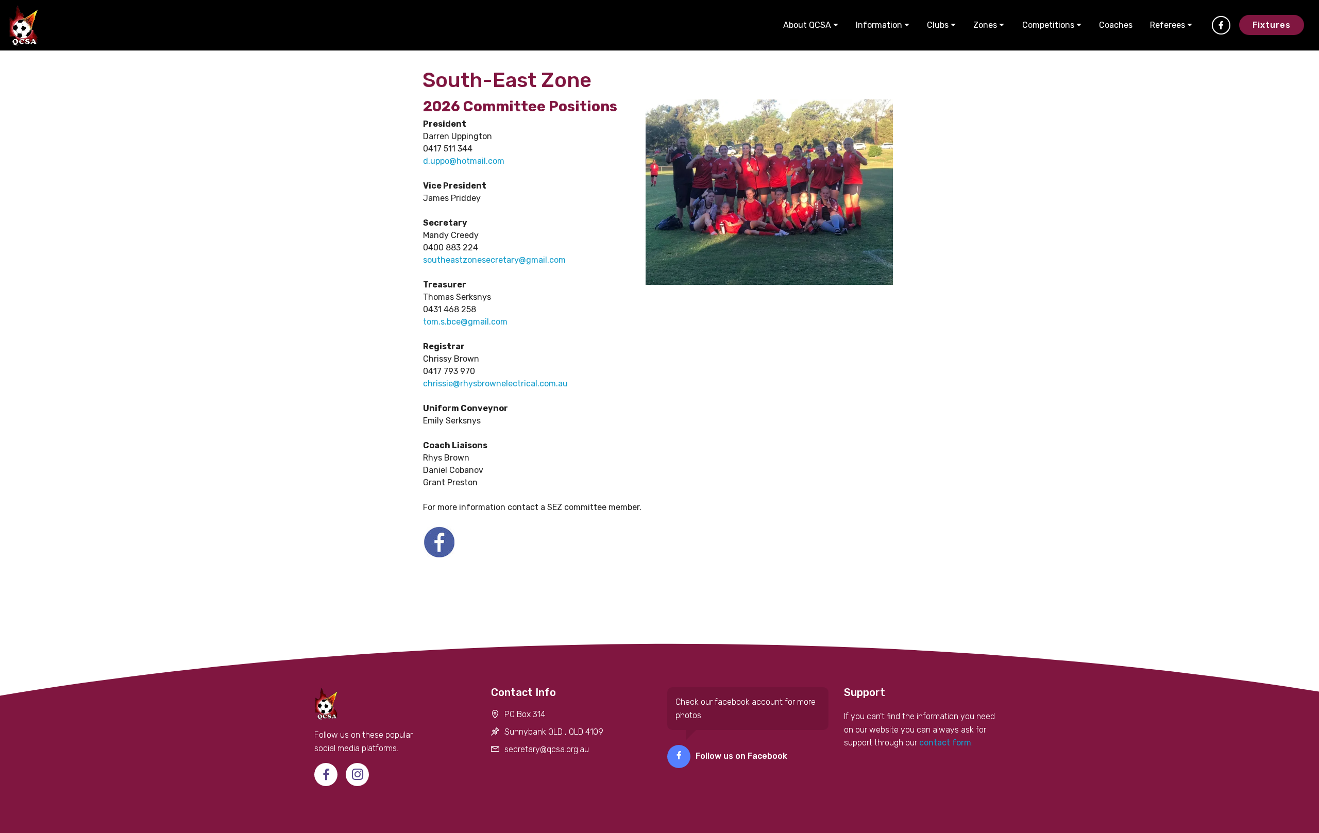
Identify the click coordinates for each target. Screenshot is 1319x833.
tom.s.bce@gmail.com (465, 322)
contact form (944, 742)
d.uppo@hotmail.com (463, 161)
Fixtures (1272, 25)
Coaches (1115, 25)
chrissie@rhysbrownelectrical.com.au (495, 383)
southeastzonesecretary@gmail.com (494, 260)
